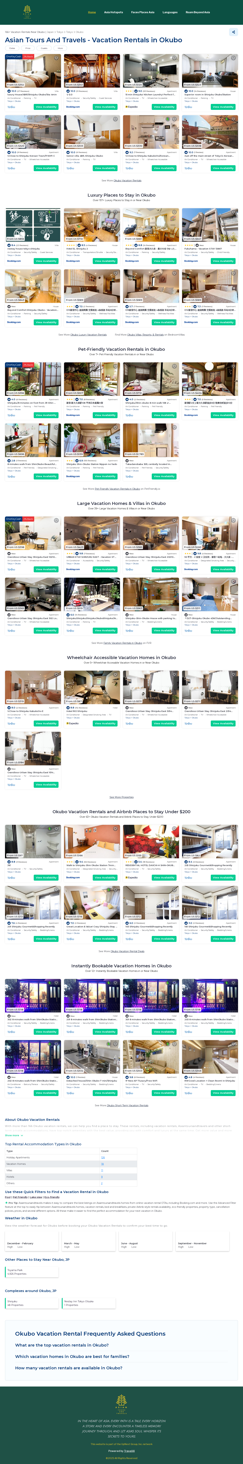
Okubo (18, 101)
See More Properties (122, 797)
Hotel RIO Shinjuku (76, 711)
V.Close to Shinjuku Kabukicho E (25, 711)
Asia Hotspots (113, 12)
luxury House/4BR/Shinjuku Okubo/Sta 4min (32, 94)
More (60, 48)
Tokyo (10, 101)
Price (27, 48)
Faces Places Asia (142, 12)
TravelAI (129, 1451)
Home (92, 12)
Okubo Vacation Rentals (127, 180)
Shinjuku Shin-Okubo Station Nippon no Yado (91, 464)
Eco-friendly (52, 1197)
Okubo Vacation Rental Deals (127, 951)
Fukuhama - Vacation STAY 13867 (203, 248)
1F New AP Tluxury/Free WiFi (141, 1080)
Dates (12, 48)
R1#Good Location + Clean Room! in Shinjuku (209, 1080)
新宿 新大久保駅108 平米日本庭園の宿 (84, 402)
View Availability (46, 106)
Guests (44, 48)
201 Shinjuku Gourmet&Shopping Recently (31, 926)
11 (102, 1170)
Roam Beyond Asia (198, 12)
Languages (170, 12)
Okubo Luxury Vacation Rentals (88, 334)
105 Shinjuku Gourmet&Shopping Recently (208, 926)
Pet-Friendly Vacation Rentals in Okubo (117, 488)
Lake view (36, 1197)
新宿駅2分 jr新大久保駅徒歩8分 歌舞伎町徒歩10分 (208, 402)
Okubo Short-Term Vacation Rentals (127, 1105)
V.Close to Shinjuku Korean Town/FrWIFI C (31, 155)
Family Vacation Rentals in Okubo (122, 643)
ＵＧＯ (69, 94)
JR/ (9, 865)
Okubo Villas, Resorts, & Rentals (145, 334)
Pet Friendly (20, 1197)
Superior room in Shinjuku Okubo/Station (207, 94)
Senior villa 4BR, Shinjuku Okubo (84, 155)
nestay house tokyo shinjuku (23, 248)
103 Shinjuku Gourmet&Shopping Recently (149, 926)
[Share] (233, 32)
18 (102, 1163)
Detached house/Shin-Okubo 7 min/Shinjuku (91, 1080)
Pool (8, 1197)
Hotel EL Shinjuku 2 (77, 248)
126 (103, 1157)
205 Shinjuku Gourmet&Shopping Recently (208, 865)
